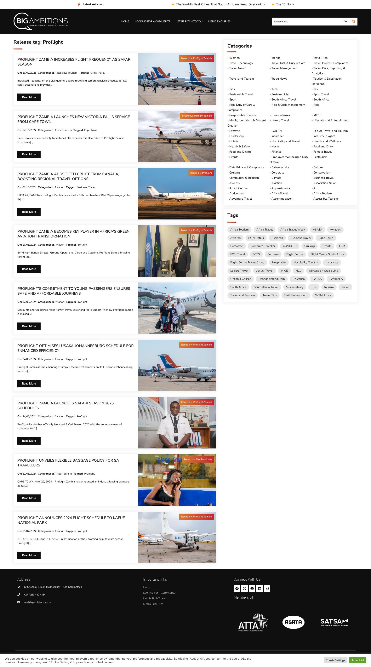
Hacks (275, 146)
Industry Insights (324, 136)
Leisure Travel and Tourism (330, 131)
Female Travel (322, 152)
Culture (318, 167)
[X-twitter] (244, 588)
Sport (232, 99)
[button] (196, 58)
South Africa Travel (283, 99)
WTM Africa (323, 295)
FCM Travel (237, 254)
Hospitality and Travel (285, 141)
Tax (315, 89)
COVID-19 (290, 246)
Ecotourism (320, 157)
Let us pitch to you (189, 21)
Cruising (234, 172)
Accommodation (282, 199)
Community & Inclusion (244, 178)
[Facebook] (237, 588)
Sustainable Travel (241, 94)
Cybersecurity (280, 167)
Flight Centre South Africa (327, 254)
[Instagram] (267, 588)
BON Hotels (256, 238)
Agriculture (236, 193)
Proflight (82, 245)
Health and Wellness (327, 141)
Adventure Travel (240, 199)
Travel (345, 287)
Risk (316, 105)
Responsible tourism (272, 279)
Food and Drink (323, 146)
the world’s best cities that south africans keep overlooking (196, 4)
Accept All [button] (358, 660)
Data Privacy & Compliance (246, 167)
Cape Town (91, 130)
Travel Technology (241, 63)
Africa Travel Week (292, 229)
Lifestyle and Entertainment (331, 120)
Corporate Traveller (263, 246)
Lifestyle (234, 131)
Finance (276, 152)
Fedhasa (273, 254)
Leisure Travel (239, 271)
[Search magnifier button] (353, 21)
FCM (342, 246)
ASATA (317, 229)
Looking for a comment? (152, 21)
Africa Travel (97, 73)
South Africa (321, 99)
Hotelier (234, 141)
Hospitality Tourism (306, 262)
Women (234, 58)
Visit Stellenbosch (295, 295)
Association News (324, 183)
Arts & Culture (238, 188)
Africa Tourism (63, 130)
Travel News (237, 68)
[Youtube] (252, 588)
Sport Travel (321, 94)
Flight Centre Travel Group (247, 262)
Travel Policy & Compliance (330, 63)
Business (277, 238)
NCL (298, 271)
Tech (274, 89)
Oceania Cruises (240, 279)
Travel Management (284, 68)
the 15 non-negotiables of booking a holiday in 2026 (291, 4)
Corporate (277, 172)
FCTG (256, 254)
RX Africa (299, 279)
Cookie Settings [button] (335, 660)
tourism (329, 287)
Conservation (321, 172)
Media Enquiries (219, 21)
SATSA (317, 279)
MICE (316, 115)
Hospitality (279, 262)
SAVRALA (336, 279)
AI (314, 188)
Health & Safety (239, 146)
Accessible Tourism (65, 73)
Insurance (277, 136)
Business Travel (86, 187)
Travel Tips (320, 58)
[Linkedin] (259, 588)
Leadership (236, 136)
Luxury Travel (280, 120)
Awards (234, 183)
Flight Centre (294, 254)
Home (125, 21)
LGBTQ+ (277, 131)
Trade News (279, 79)
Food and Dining (240, 152)
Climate (276, 178)
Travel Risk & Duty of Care (288, 63)
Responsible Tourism (242, 115)
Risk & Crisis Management (288, 105)
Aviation (59, 187)
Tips (232, 89)
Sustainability (280, 94)
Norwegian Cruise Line (323, 271)
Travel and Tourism (241, 79)
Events (233, 157)
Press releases (280, 115)
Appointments (280, 188)
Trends (275, 58)
